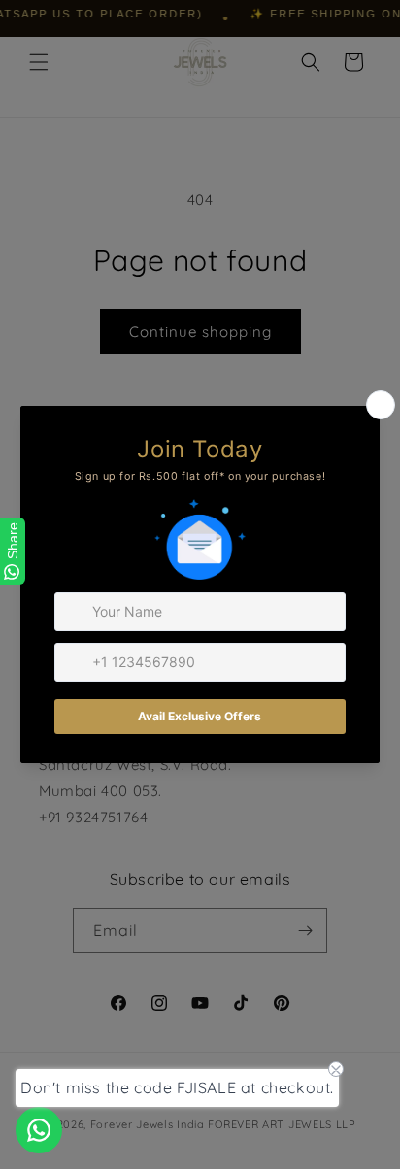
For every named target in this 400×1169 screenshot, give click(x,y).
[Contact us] (39, 1130)
